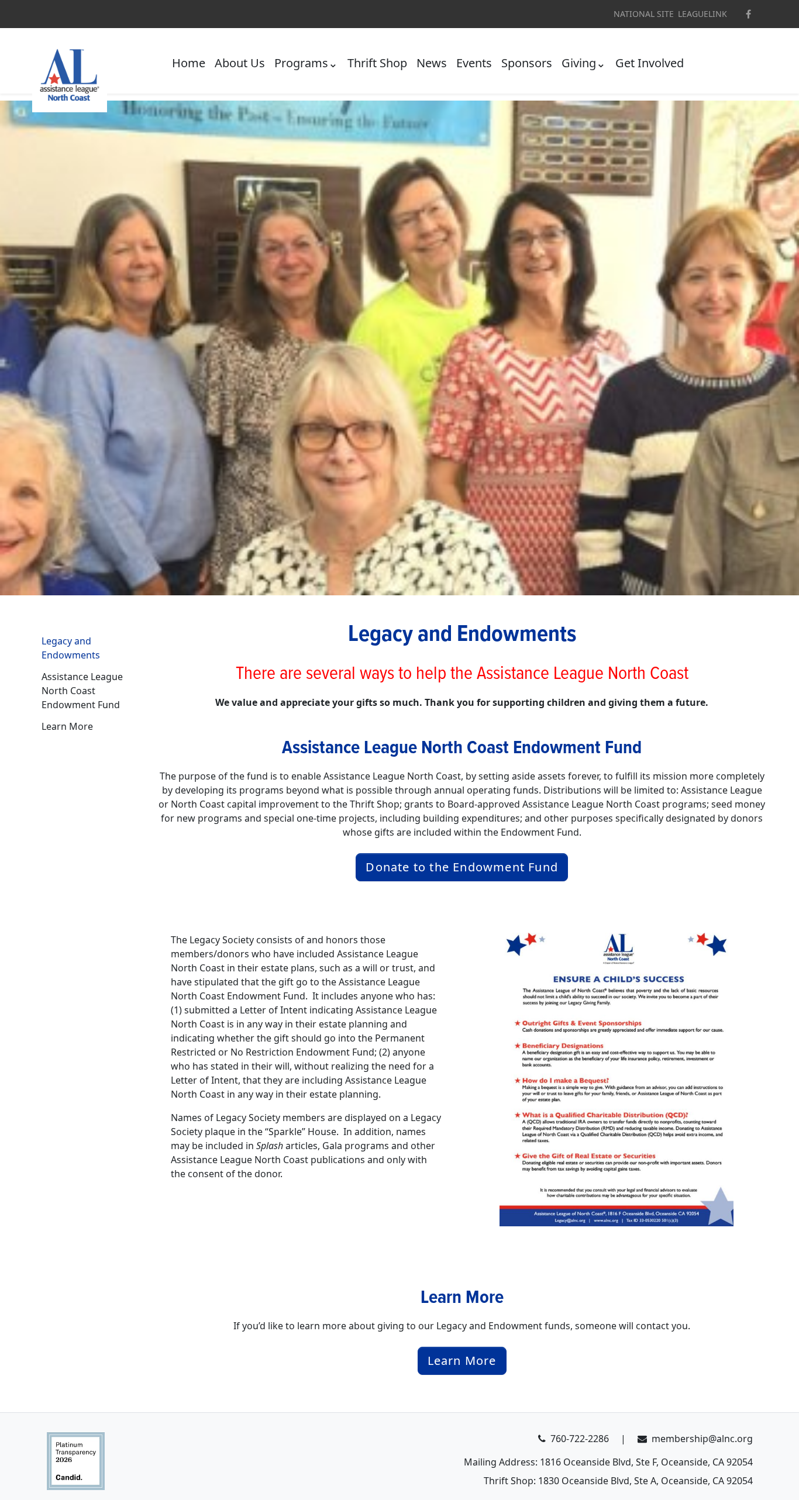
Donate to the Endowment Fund (462, 867)
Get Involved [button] (649, 63)
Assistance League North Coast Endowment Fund (82, 691)
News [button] (431, 63)
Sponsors (526, 63)
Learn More (67, 726)
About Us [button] (240, 63)
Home (188, 63)
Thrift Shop (377, 63)
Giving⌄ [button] (584, 63)
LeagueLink (702, 14)
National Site (644, 14)
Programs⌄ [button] (306, 63)
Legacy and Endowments (71, 648)
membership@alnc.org (702, 1438)
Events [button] (474, 63)
